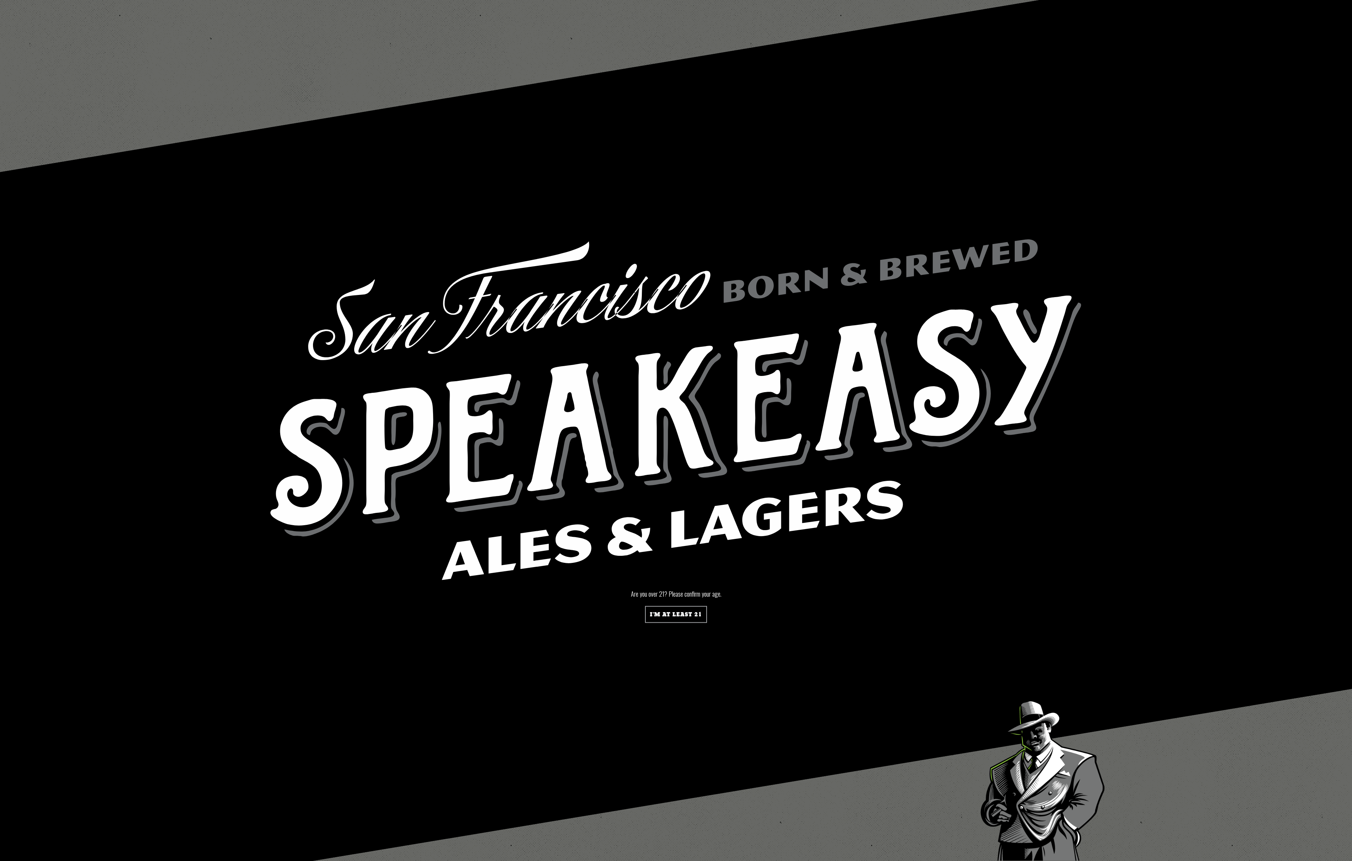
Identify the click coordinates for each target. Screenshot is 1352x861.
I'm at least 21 (676, 614)
